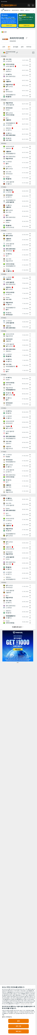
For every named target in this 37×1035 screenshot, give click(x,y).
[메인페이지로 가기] (10, 5)
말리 (5, 32)
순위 (22, 47)
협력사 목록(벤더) (7, 1017)
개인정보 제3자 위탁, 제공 (26, 1003)
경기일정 (15, 47)
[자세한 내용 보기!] (17, 60)
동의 (18, 1021)
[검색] (29, 5)
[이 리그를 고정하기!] (26, 38)
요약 (3, 47)
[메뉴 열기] (33, 5)
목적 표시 (18, 1031)
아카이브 (28, 47)
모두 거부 (18, 1026)
